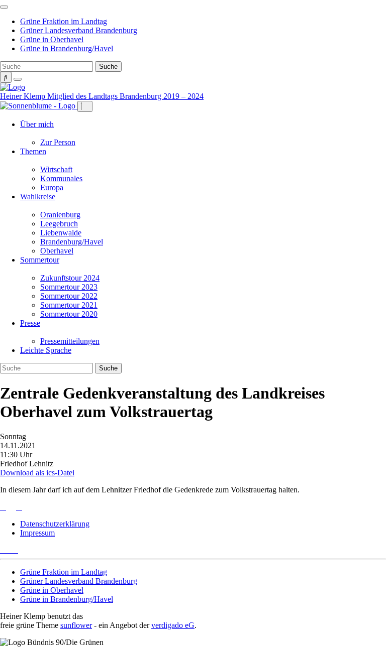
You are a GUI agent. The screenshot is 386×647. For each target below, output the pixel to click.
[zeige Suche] (6, 77)
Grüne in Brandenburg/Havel (66, 48)
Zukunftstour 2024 (70, 278)
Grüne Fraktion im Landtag (63, 21)
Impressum (37, 533)
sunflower (76, 625)
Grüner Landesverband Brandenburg (78, 30)
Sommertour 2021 (69, 305)
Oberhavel (56, 250)
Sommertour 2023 (69, 287)
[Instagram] (15, 550)
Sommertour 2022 (69, 296)
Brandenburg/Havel (71, 241)
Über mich (37, 124)
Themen (33, 151)
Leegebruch (59, 223)
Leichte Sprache (45, 350)
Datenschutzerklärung (54, 524)
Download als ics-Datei (37, 472)
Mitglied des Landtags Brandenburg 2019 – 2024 (125, 96)
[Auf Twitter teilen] (3, 506)
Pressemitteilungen (70, 341)
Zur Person (57, 142)
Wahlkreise (37, 196)
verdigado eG (173, 625)
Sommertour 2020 (69, 314)
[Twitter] (3, 550)
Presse (30, 323)
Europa (51, 187)
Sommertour (39, 259)
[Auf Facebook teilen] (11, 506)
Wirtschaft (56, 169)
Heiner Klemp (23, 96)
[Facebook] (9, 550)
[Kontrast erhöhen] (18, 79)
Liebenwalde (60, 232)
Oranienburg (60, 214)
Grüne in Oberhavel (51, 39)
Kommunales (61, 178)
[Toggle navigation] (4, 7)
